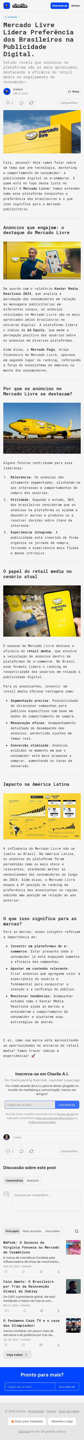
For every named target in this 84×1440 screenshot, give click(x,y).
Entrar (75, 5)
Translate (12, 16)
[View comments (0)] (22, 103)
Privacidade (36, 1411)
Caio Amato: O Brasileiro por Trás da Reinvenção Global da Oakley (28, 1286)
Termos (51, 1411)
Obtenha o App (62, 1421)
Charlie (18, 89)
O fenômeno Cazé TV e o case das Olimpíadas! (31, 1323)
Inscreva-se (59, 5)
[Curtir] (6, 1271)
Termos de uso (66, 1114)
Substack (24, 1431)
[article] (42, 1257)
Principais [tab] (12, 1231)
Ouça (75, 91)
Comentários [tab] (14, 1180)
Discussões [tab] (52, 1231)
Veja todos (15, 1355)
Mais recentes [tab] (32, 1231)
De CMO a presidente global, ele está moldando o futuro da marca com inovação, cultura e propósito (29, 1299)
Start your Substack (29, 1421)
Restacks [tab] (33, 1180)
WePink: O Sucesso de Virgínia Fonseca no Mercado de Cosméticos (31, 1247)
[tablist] (22, 1181)
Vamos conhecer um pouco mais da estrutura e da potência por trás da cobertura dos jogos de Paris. (28, 1333)
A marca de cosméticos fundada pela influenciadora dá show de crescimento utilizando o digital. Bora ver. (30, 1259)
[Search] (77, 1231)
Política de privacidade (42, 1122)
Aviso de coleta (69, 1411)
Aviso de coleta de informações (54, 1118)
